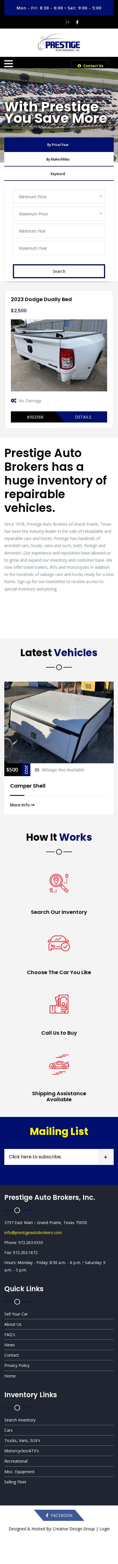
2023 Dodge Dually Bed (41, 299)
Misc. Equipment (19, 1471)
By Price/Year (58, 144)
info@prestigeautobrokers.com (33, 1232)
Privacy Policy (17, 1365)
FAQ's (9, 1334)
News (9, 1344)
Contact (11, 1355)
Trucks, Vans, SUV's (22, 1440)
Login (104, 1528)
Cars (8, 1430)
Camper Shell (28, 785)
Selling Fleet (15, 1482)
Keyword (58, 173)
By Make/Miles (58, 159)
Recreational (15, 1461)
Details (83, 417)
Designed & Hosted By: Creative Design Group (52, 1528)
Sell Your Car (16, 1314)
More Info (20, 805)
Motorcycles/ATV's (21, 1450)
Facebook (61, 1515)
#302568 (35, 417)
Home (10, 1376)
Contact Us (92, 65)
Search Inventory (20, 1420)
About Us (12, 1324)
